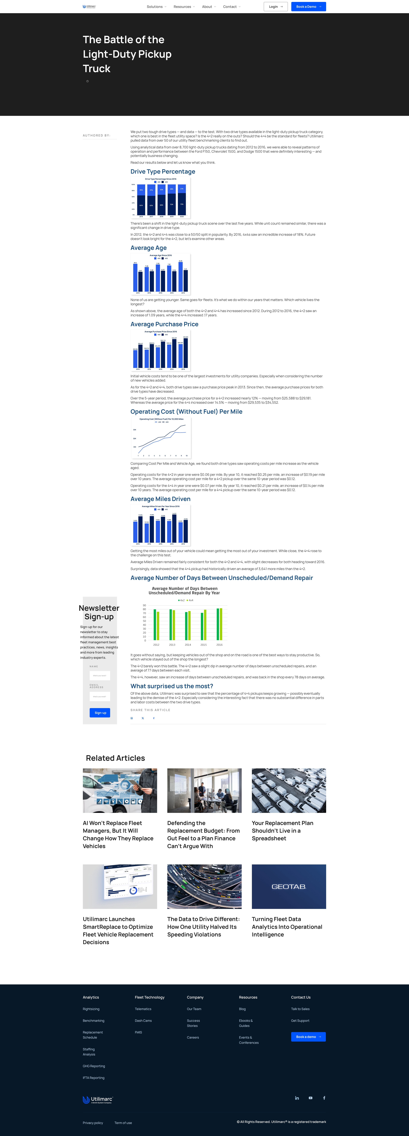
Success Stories (193, 1023)
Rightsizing (91, 1009)
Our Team (194, 1009)
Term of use (123, 1123)
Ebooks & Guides (246, 1023)
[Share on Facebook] (154, 718)
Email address (97, 686)
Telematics (143, 1009)
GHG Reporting (94, 1066)
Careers (193, 1037)
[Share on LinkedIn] (131, 718)
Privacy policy (93, 1123)
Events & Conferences (249, 1040)
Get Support (300, 1020)
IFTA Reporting (93, 1077)
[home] (93, 6)
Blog (242, 1009)
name (94, 666)
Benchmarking (93, 1020)
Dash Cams (143, 1020)
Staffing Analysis (89, 1051)
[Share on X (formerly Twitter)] (142, 718)
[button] (157, 6)
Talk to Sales (300, 1009)
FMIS (138, 1032)
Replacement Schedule (93, 1035)
